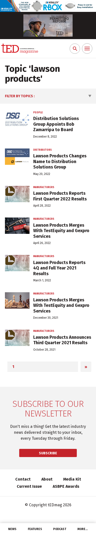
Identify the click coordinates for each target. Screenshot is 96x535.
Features (35, 529)
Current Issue (29, 486)
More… (83, 529)
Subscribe (48, 453)
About (46, 479)
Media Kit (72, 479)
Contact (23, 479)
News (12, 529)
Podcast (59, 529)
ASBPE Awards (66, 486)
